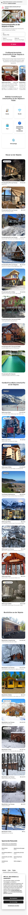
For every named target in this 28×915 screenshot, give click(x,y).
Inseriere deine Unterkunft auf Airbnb (13, 7)
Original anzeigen (12, 3)
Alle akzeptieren (13, 898)
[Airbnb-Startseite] (3, 7)
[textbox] (7, 40)
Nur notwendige (13, 902)
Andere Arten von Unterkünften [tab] (9, 844)
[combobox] (13, 35)
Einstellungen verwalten (13, 905)
